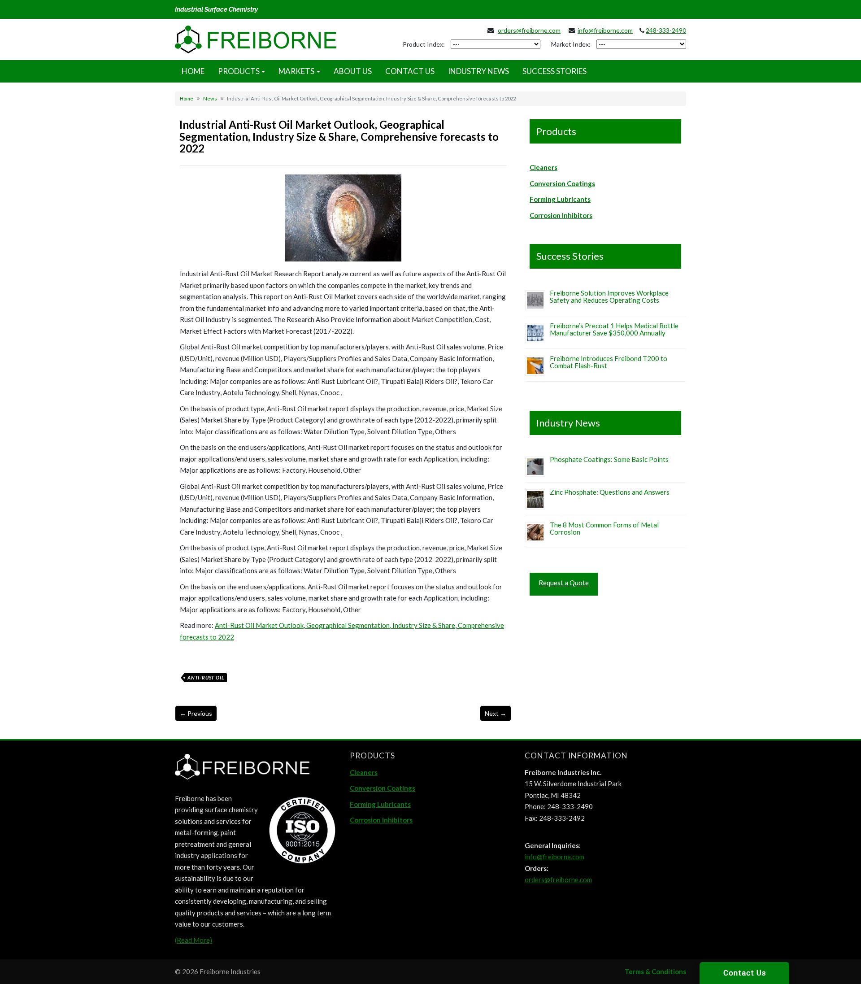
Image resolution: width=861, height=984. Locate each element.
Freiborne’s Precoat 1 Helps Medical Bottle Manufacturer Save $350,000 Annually (614, 329)
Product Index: (424, 44)
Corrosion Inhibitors (561, 215)
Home (186, 98)
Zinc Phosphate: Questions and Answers (610, 492)
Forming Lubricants (560, 199)
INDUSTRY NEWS (478, 71)
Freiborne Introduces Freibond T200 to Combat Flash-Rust (608, 362)
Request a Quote (564, 583)
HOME (193, 71)
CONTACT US (410, 71)
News (210, 98)
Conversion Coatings (562, 183)
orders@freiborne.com (529, 30)
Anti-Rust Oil (205, 677)
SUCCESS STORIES (554, 71)
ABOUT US (353, 71)
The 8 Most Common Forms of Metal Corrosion (604, 528)
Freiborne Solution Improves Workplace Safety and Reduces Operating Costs (609, 297)
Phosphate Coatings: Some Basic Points (609, 459)
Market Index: (571, 44)
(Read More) (193, 940)
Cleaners (543, 167)
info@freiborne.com (605, 30)
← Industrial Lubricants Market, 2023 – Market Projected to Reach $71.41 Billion (196, 713)
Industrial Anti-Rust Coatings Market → (495, 713)
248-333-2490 (666, 30)
